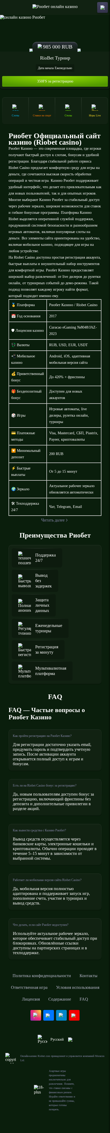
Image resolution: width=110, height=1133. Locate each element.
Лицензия (31, 999)
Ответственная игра (29, 987)
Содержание (59, 999)
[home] (55, 7)
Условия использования (77, 987)
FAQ (84, 999)
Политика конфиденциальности (42, 975)
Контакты (88, 975)
